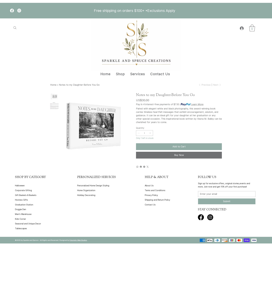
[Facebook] (12, 10)
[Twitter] (147, 166)
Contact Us (150, 205)
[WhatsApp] (137, 166)
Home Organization (86, 190)
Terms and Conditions (155, 190)
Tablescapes (21, 228)
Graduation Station (24, 205)
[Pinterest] (144, 166)
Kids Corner (20, 219)
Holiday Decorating (86, 195)
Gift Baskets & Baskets (25, 195)
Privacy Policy (151, 195)
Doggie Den (20, 209)
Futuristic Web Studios (78, 240)
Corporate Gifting (23, 190)
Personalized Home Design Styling (93, 185)
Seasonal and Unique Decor (28, 224)
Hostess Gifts (21, 200)
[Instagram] (19, 10)
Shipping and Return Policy (157, 200)
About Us (149, 185)
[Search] (17, 28)
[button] (252, 27)
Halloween (20, 185)
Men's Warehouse (23, 214)
